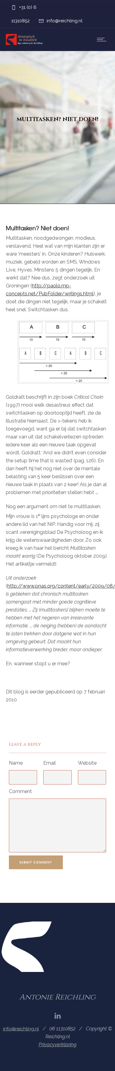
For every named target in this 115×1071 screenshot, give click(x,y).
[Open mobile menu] (103, 39)
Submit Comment (36, 862)
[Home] (24, 43)
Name (16, 763)
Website (87, 763)
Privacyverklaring (57, 1044)
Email (49, 763)
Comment (20, 791)
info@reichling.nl (64, 21)
